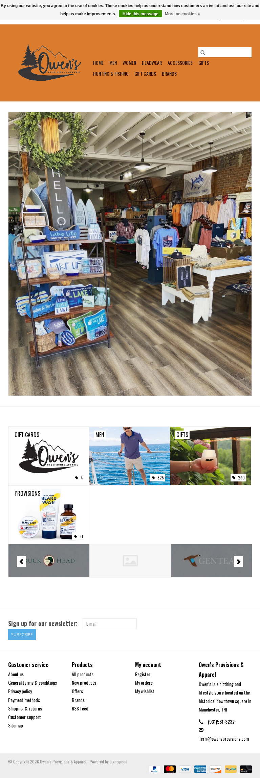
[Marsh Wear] (211, 560)
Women (129, 62)
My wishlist (144, 691)
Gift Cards (145, 73)
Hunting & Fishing (111, 73)
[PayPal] (153, 768)
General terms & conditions (32, 682)
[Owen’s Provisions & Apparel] (49, 63)
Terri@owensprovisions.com (224, 738)
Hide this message (140, 14)
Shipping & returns (25, 708)
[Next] (238, 561)
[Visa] (184, 768)
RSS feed (80, 708)
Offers (77, 691)
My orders (144, 682)
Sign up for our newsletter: (43, 623)
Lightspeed (118, 761)
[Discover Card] (214, 768)
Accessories (180, 62)
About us (16, 674)
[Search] (203, 52)
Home (98, 62)
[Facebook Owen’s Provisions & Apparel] (234, 623)
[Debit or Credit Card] (245, 768)
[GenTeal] (130, 560)
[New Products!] (130, 254)
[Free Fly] (49, 560)
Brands (169, 73)
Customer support (24, 716)
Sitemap (15, 725)
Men (113, 62)
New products (84, 682)
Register (142, 674)
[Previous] (21, 561)
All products (82, 674)
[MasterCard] (169, 768)
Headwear (152, 62)
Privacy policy (20, 691)
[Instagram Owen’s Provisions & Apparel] (246, 623)
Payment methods (24, 699)
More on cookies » (182, 14)
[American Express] (199, 768)
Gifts (203, 62)
